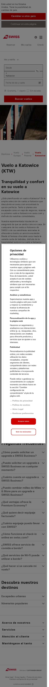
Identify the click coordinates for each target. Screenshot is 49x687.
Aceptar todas (23, 421)
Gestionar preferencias (23, 413)
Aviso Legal (17, 409)
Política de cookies (21, 405)
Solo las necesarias (23, 432)
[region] (23, 344)
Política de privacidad (22, 401)
